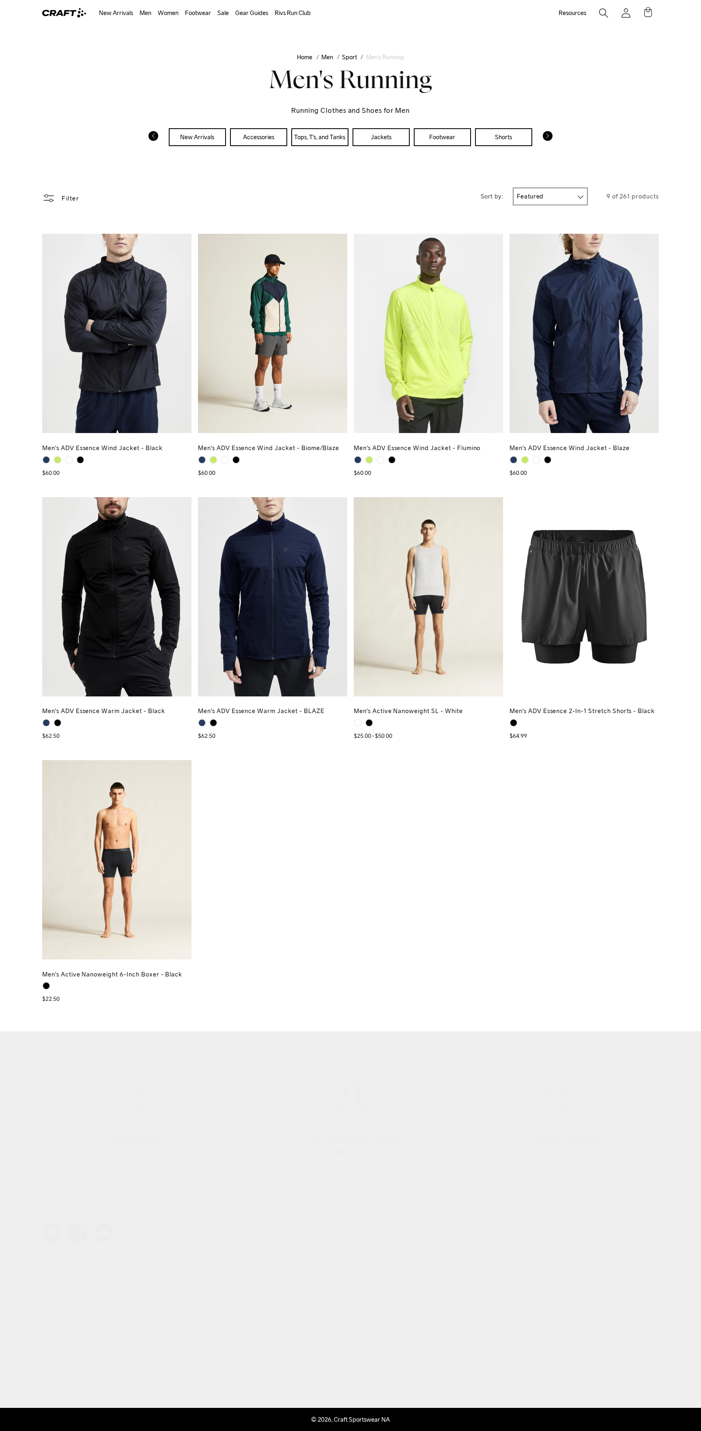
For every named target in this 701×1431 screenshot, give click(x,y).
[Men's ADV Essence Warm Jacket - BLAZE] (46, 723)
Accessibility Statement (72, 1370)
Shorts (503, 137)
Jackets (381, 137)
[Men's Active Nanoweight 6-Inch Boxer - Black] (46, 986)
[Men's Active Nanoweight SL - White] (358, 723)
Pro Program (59, 1331)
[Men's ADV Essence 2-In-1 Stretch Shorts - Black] (514, 723)
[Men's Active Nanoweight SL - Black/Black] (369, 723)
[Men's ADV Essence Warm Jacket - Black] (58, 723)
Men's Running (385, 57)
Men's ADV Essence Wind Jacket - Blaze (570, 448)
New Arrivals (116, 13)
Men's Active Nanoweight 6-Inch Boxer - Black (112, 974)
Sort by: (492, 196)
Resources (572, 13)
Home (304, 57)
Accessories (258, 137)
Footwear (198, 13)
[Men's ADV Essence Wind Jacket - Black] (80, 460)
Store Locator (270, 1266)
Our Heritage (59, 1292)
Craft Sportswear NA (362, 1419)
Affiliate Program (64, 1318)
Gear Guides (251, 13)
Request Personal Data (282, 1357)
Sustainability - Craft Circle (77, 1305)
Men (145, 13)
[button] (116, 13)
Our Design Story (64, 1279)
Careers (52, 1344)
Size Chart (265, 1305)
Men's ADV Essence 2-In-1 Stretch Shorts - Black (582, 711)
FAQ (258, 1344)
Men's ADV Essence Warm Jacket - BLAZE (261, 711)
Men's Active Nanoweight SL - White (408, 711)
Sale (223, 13)
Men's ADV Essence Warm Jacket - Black (103, 711)
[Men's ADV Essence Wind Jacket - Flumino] (58, 460)
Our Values (56, 1266)
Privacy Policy (270, 1318)
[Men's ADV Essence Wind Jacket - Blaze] (46, 460)
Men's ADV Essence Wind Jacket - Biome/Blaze (268, 448)
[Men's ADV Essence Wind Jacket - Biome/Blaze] (69, 460)
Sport (349, 57)
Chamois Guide (271, 1292)
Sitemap (53, 1357)
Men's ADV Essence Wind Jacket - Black (102, 448)
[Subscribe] (644, 1319)
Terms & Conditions (277, 1331)
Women (168, 13)
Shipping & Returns (277, 1279)
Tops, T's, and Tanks (319, 137)
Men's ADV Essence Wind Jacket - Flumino (417, 448)
